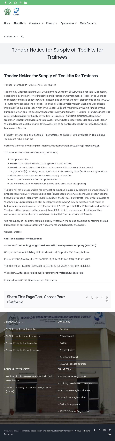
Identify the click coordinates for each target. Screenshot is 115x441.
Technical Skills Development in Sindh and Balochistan (29, 378)
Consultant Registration (72, 397)
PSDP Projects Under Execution (23, 336)
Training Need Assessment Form (77, 383)
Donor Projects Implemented (22, 343)
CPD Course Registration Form (76, 390)
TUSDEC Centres (15, 322)
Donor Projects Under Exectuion (23, 350)
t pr (59, 145)
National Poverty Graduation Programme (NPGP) (28, 389)
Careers (63, 329)
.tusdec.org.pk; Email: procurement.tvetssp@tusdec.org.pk (52, 272)
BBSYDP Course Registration (74, 411)
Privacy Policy (67, 350)
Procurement (66, 336)
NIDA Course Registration (73, 376)
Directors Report (68, 357)
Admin (10, 280)
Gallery (63, 343)
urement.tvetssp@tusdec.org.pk (81, 145)
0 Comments (51, 280)
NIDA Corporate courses (72, 364)
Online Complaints (69, 404)
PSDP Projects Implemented (21, 329)
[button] (22, 36)
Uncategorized (36, 280)
